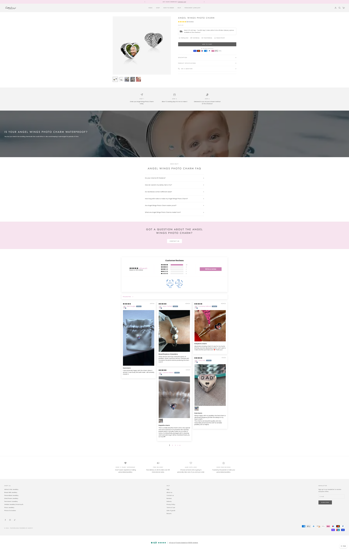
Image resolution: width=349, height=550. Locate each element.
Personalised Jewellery (11, 495)
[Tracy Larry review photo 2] (196, 408)
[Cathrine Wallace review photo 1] (174, 397)
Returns (169, 513)
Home (151, 8)
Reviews (178, 2)
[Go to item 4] (132, 79)
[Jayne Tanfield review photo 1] (174, 331)
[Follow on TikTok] (15, 520)
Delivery (169, 501)
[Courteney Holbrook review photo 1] (210, 325)
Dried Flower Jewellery (11, 498)
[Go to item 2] (121, 79)
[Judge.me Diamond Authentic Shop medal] (170, 283)
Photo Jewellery (9, 507)
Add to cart (207, 44)
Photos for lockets (10, 510)
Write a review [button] (210, 269)
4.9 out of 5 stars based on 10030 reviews (183, 543)
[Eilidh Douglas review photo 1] (138, 338)
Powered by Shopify (26, 528)
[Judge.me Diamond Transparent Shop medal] (179, 283)
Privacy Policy (171, 504)
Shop (158, 8)
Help (179, 8)
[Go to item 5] (138, 79)
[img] (127, 304)
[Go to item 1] (115, 79)
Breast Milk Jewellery (10, 492)
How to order (168, 8)
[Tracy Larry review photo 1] (210, 385)
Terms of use (171, 507)
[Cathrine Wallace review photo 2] (161, 421)
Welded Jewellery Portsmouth (13, 504)
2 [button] (172, 445)
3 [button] (175, 445)
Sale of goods (171, 510)
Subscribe (325, 502)
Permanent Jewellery (192, 8)
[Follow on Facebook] (5, 520)
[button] (182, 22)
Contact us (174, 241)
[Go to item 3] (126, 79)
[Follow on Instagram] (10, 520)
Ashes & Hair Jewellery (11, 489)
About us (169, 492)
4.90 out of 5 (143, 268)
